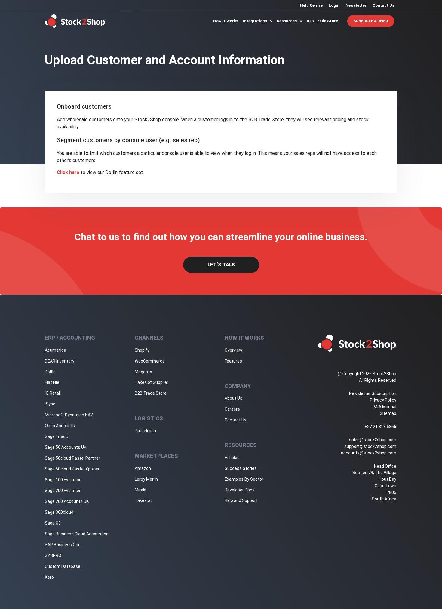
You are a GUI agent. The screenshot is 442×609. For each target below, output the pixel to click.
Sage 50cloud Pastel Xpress (72, 469)
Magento (143, 371)
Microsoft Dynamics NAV (69, 414)
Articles (232, 457)
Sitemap (388, 413)
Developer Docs (240, 490)
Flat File (52, 382)
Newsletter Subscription (372, 393)
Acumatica (55, 350)
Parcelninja (145, 430)
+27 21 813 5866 (380, 426)
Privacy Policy (383, 400)
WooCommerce (150, 361)
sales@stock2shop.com (372, 439)
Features (233, 361)
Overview (233, 350)
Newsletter (356, 5)
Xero (49, 577)
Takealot (143, 500)
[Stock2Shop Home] (75, 21)
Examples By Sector (244, 479)
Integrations (255, 21)
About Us (233, 398)
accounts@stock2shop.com (368, 453)
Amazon (143, 468)
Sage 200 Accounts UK (67, 501)
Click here (68, 172)
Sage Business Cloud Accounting (77, 533)
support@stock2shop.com (370, 446)
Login (334, 5)
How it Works (225, 21)
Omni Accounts (60, 425)
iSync (50, 404)
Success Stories (241, 468)
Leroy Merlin (146, 479)
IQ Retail (53, 393)
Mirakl (140, 490)
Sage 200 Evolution (63, 490)
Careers (232, 409)
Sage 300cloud (59, 512)
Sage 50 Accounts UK (65, 447)
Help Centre (311, 5)
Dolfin (50, 371)
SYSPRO (53, 555)
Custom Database (62, 566)
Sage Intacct (57, 436)
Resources (287, 21)
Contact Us (383, 5)
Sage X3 (53, 523)
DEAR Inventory (59, 361)
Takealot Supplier (151, 382)
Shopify (142, 350)
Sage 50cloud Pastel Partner (72, 458)
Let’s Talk (221, 265)
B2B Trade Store (322, 21)
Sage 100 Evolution (63, 479)
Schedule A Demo (370, 21)
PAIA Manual (384, 406)
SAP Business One (63, 544)
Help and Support (241, 500)
